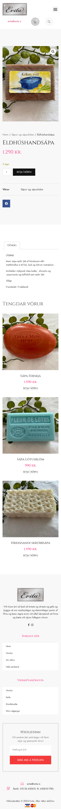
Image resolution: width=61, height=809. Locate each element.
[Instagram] (32, 625)
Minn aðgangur (13, 711)
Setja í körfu (24, 172)
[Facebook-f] (28, 625)
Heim (5, 134)
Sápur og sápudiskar (23, 134)
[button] (55, 9)
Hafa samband (12, 666)
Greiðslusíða (11, 704)
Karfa (8, 697)
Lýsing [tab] (12, 245)
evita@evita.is (14, 21)
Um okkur (10, 660)
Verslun (9, 653)
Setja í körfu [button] (30, 388)
